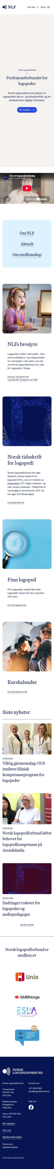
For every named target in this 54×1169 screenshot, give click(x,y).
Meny (43, 7)
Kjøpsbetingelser (10, 1147)
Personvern (8, 1144)
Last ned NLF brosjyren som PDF (23, 379)
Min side (31, 7)
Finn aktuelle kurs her (17, 691)
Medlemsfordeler (12, 1137)
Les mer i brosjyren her (18, 376)
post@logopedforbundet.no (40, 1091)
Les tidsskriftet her (16, 502)
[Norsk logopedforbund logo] (9, 7)
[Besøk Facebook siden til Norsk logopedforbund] (31, 1107)
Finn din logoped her (17, 605)
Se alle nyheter (27, 924)
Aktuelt (27, 244)
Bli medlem (9, 1123)
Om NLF (27, 233)
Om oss (7, 1130)
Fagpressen (13, 483)
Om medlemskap (27, 254)
